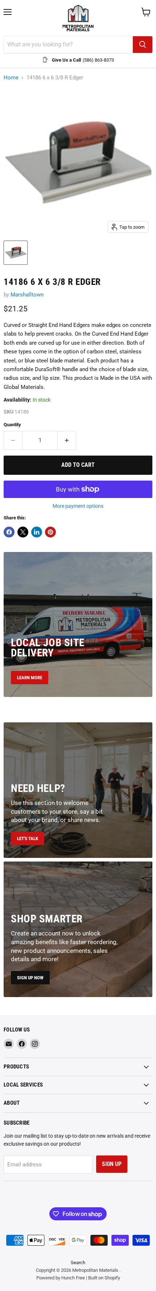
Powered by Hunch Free (60, 1277)
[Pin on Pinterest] (50, 532)
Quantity (12, 424)
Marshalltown (27, 294)
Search (78, 1262)
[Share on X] (22, 532)
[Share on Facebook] (9, 532)
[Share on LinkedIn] (36, 532)
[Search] (142, 44)
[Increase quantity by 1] (67, 440)
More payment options (78, 506)
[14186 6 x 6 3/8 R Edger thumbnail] (15, 252)
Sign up (112, 1164)
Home (11, 78)
